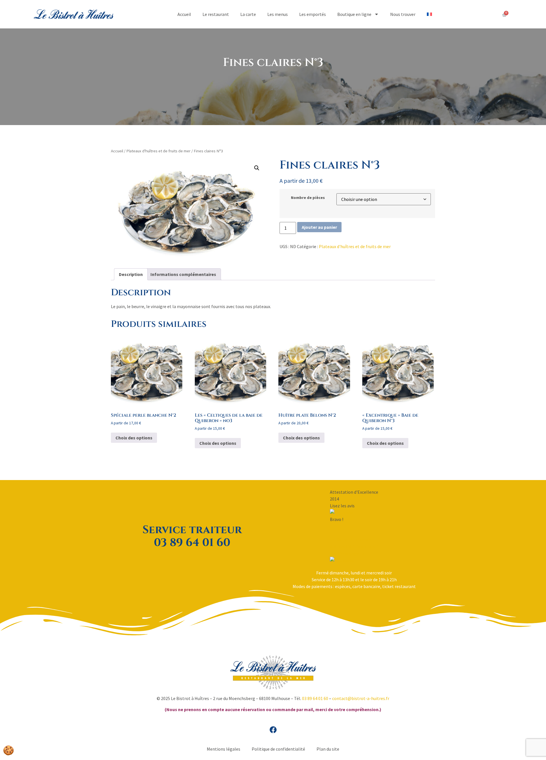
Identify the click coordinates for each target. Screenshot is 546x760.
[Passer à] (429, 14)
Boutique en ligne (354, 14)
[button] (257, 168)
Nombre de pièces (308, 198)
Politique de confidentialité (278, 749)
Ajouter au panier (319, 227)
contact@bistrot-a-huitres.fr (360, 698)
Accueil (184, 14)
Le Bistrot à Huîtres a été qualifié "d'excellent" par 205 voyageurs (354, 546)
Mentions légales (223, 749)
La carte (248, 14)
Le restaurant (215, 14)
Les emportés (312, 14)
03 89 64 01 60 (315, 698)
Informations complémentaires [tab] (183, 274)
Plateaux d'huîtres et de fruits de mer (158, 150)
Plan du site (328, 749)
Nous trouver (402, 14)
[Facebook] (273, 729)
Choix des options (133, 438)
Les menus (277, 14)
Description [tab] (131, 274)
